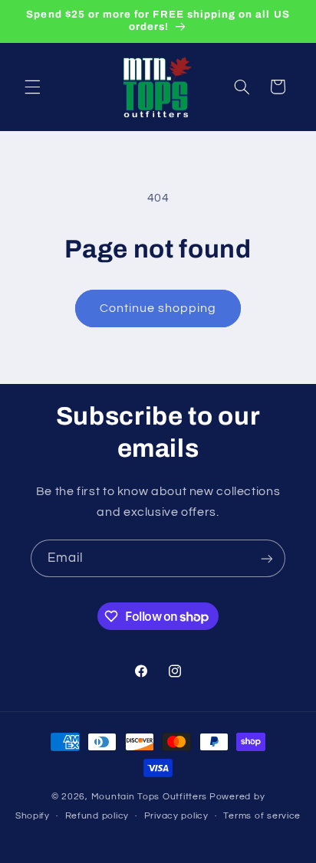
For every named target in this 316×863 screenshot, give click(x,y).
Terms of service (262, 816)
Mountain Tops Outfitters (149, 796)
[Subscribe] (267, 558)
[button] (32, 86)
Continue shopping (158, 308)
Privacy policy (176, 816)
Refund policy (97, 816)
